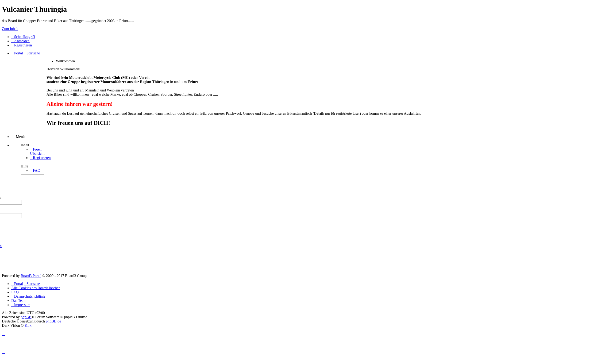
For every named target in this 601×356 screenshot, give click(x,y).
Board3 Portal (31, 276)
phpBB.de (53, 321)
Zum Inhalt (10, 29)
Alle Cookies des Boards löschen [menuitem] (35, 288)
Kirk (28, 325)
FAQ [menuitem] (15, 292)
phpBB (26, 317)
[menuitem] (20, 41)
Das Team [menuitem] (18, 301)
